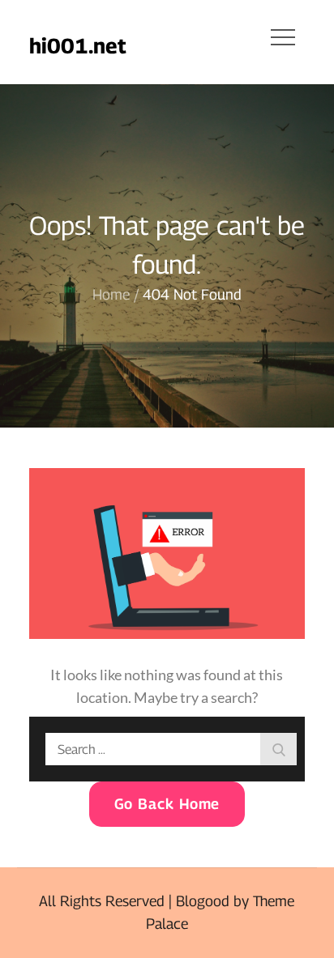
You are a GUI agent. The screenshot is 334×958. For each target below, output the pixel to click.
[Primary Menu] (283, 36)
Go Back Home (167, 803)
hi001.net (77, 45)
